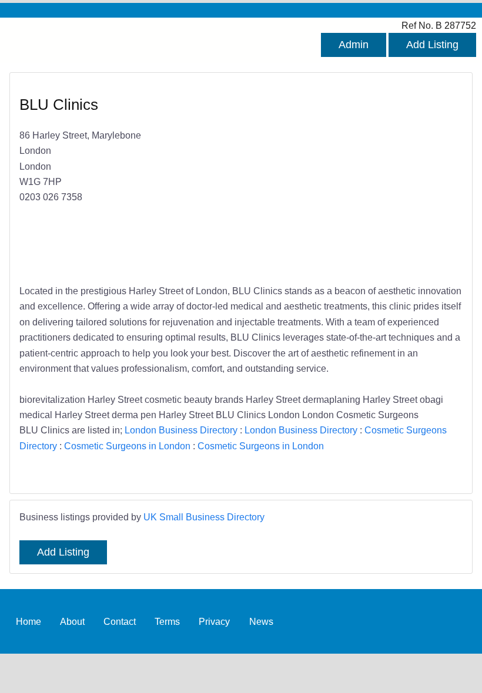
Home (28, 621)
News (261, 621)
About (72, 621)
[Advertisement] (346, 179)
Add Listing (432, 45)
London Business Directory (181, 430)
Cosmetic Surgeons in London (127, 445)
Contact (119, 621)
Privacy (214, 621)
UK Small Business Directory (204, 517)
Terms (167, 621)
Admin (354, 45)
